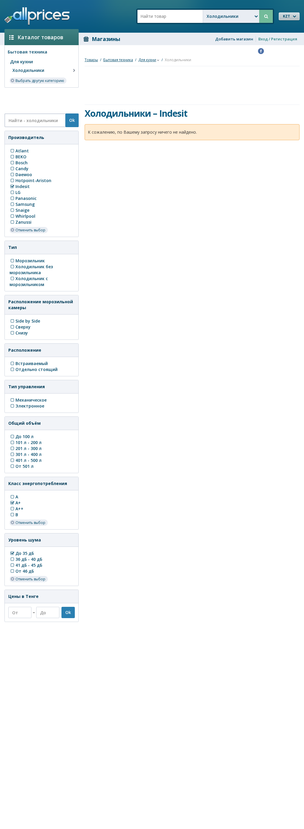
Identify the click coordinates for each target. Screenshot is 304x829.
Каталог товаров (40, 37)
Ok (72, 120)
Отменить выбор (30, 230)
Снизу (21, 333)
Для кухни (21, 61)
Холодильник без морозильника (31, 269)
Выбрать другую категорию (39, 80)
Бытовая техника (27, 52)
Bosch (21, 162)
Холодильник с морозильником (29, 281)
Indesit (22, 186)
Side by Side (27, 321)
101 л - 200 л (28, 442)
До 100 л (24, 436)
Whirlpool (25, 216)
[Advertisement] (39, 100)
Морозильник (30, 260)
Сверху (23, 327)
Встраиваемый (31, 363)
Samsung (25, 204)
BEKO (20, 157)
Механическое (31, 400)
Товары (91, 59)
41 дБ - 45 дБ (28, 565)
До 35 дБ (24, 553)
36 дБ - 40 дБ (28, 559)
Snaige (22, 210)
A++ (19, 508)
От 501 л (24, 466)
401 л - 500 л (28, 460)
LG (17, 192)
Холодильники (28, 70)
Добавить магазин (234, 39)
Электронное (29, 406)
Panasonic (26, 198)
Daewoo (23, 174)
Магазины (106, 38)
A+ (18, 503)
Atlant (22, 151)
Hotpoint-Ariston (33, 180)
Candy (21, 168)
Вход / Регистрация (277, 39)
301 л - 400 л (28, 454)
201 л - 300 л (28, 448)
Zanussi (23, 222)
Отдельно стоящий (36, 369)
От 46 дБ (24, 571)
